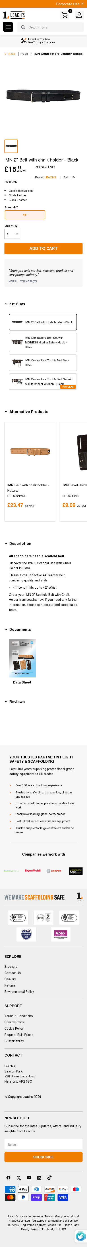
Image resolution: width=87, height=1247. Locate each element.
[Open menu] (8, 27)
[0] (65, 15)
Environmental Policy (19, 991)
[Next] (78, 472)
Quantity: (11, 225)
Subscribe (43, 1157)
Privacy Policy (14, 1022)
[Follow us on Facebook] (8, 1177)
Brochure (10, 966)
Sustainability (14, 1041)
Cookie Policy (13, 1028)
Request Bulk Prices (18, 1034)
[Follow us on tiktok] (49, 1177)
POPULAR (68, 386)
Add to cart (43, 248)
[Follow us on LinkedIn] (39, 1177)
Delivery (10, 979)
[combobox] (50, 27)
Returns (10, 985)
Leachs (50, 177)
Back (11, 54)
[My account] (79, 15)
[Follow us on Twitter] (18, 1177)
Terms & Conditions (18, 1015)
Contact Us (12, 972)
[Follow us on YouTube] (29, 1177)
